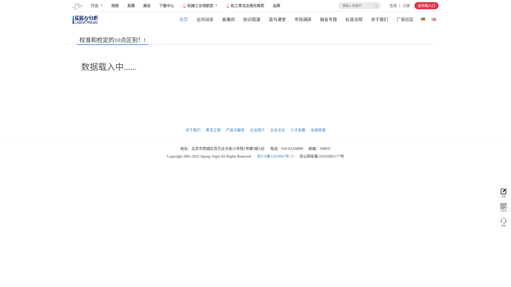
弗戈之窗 (213, 130)
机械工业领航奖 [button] (200, 6)
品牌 (276, 6)
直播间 (228, 19)
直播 (131, 6)
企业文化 (277, 130)
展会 (147, 6)
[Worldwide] (434, 18)
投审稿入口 (426, 6)
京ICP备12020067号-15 (275, 156)
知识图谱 (251, 19)
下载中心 (166, 6)
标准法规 (353, 19)
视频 (115, 6)
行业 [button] (95, 6)
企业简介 (257, 130)
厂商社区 (405, 19)
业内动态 (204, 19)
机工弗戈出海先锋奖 (247, 6)
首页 (183, 19)
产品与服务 (235, 130)
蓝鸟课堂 (277, 19)
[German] (423, 18)
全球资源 (318, 130)
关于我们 (379, 19)
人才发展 (297, 130)
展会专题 (328, 19)
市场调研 (302, 19)
